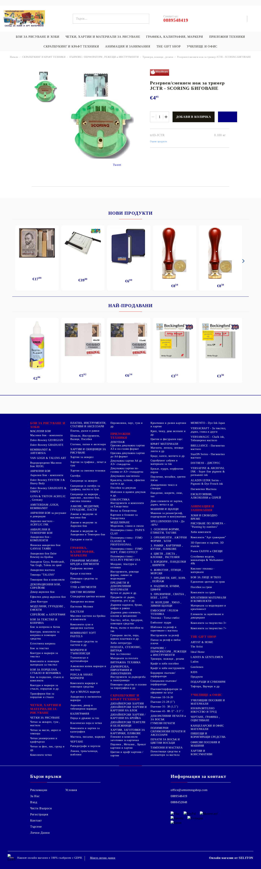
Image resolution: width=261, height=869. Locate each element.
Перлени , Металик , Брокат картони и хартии (128, 746)
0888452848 (179, 802)
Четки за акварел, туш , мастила (45, 723)
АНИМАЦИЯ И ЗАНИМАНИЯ (127, 46)
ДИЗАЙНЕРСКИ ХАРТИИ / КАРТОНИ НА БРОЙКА (128, 716)
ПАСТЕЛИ (77, 611)
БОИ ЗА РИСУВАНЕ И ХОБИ (37, 36)
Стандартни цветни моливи (87, 596)
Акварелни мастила (42, 570)
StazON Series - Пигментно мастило (208, 456)
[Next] (242, 261)
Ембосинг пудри (161, 622)
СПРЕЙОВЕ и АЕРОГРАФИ (47, 614)
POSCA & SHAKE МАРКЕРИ (81, 676)
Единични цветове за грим (208, 581)
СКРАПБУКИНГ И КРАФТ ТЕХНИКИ (71, 46)
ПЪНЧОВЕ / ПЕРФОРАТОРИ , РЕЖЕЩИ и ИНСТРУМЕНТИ (104, 56)
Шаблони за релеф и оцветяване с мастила (164, 629)
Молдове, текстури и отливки (123, 566)
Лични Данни (40, 832)
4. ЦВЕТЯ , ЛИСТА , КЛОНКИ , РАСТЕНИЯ (165, 555)
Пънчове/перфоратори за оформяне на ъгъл (166, 691)
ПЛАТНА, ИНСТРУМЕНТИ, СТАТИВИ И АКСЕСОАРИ (88, 425)
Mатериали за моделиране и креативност (208, 607)
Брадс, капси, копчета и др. (168, 456)
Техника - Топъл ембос (165, 617)
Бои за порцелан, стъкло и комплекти (47, 679)
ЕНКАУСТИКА (120, 499)
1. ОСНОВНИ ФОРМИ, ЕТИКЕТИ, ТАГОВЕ (165, 531)
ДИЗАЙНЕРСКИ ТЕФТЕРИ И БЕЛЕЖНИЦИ (127, 724)
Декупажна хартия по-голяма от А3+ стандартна (126, 470)
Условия (71, 790)
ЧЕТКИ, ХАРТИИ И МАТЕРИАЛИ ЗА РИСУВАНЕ (103, 36)
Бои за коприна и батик (45, 627)
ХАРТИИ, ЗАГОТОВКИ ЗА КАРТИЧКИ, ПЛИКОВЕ (127, 731)
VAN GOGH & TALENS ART (48, 458)
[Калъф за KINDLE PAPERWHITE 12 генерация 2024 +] (128, 246)
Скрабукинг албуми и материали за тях (164, 462)
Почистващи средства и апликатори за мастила (165, 753)
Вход (33, 802)
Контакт (36, 820)
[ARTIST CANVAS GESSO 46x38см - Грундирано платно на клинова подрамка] (82, 340)
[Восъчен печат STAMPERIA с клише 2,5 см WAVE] (220, 253)
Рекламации (38, 790)
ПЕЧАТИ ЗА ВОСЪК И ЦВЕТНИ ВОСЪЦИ (165, 741)
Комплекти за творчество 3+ (208, 623)
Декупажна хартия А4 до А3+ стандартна (126, 462)
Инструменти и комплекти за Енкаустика (127, 505)
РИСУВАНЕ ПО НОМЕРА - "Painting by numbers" (208, 525)
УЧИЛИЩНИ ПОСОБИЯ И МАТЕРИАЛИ (208, 702)
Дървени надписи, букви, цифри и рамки (126, 606)
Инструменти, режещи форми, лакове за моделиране (124, 575)
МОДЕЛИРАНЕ (120, 522)
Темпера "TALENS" (42, 574)
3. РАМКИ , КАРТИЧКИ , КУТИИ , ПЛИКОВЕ (167, 547)
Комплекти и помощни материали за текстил (44, 663)
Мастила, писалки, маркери (87, 736)
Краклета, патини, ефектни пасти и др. (127, 482)
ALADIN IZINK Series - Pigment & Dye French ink (207, 482)
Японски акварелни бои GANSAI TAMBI (45, 547)
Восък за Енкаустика (123, 510)
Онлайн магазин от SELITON (231, 857)
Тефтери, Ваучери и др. (205, 686)
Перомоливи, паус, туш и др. (126, 425)
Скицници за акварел (83, 480)
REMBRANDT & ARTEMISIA (40, 451)
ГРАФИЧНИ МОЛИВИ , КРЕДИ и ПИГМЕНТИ (85, 562)
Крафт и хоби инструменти (168, 668)
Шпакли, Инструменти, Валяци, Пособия (85, 437)
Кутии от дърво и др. (123, 593)
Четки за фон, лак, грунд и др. (47, 748)
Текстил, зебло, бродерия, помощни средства (126, 622)
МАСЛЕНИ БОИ (40, 431)
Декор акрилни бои (42, 591)
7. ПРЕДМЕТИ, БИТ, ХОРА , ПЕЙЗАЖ (168, 580)
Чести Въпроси (41, 808)
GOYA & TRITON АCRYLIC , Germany (48, 498)
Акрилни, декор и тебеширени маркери (83, 707)
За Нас (35, 796)
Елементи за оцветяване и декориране (207, 616)
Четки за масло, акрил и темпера (45, 732)
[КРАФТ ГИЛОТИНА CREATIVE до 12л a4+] (82, 245)
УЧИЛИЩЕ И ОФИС (202, 46)
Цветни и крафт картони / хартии (126, 754)
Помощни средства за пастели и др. (84, 643)
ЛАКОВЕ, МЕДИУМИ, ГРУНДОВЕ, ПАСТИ (84, 508)
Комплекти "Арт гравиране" (208, 537)
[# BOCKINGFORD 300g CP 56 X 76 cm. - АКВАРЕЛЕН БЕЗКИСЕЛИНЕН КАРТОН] (220, 341)
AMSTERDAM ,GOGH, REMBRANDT (44, 506)
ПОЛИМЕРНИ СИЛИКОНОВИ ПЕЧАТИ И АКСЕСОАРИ (168, 731)
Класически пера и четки (86, 723)
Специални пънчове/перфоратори (164, 682)
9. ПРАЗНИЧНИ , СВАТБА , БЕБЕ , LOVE (168, 596)
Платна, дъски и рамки (84, 430)
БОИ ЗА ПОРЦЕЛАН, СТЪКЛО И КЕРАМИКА (45, 671)
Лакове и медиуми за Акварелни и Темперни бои (87, 533)
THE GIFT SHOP (168, 46)
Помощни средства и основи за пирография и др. (128, 686)
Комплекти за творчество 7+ (208, 628)
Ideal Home (197, 652)
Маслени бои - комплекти (46, 435)
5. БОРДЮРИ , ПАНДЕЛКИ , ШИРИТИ (168, 563)
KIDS (194, 672)
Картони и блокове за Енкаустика (124, 516)
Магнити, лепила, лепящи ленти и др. (167, 449)
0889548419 (179, 796)
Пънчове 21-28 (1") (163, 701)
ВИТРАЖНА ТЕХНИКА (125, 662)
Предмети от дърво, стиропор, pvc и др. (122, 599)
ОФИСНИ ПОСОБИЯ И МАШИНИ (205, 744)
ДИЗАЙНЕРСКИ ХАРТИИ (127, 703)
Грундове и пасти (81, 539)
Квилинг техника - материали (203, 570)
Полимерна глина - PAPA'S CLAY (127, 532)
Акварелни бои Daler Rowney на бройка (43, 555)
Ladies (195, 661)
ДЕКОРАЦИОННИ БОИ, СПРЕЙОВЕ (45, 586)
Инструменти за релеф (165, 635)
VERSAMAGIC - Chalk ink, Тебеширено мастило (208, 438)
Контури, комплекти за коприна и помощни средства (44, 635)
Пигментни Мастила (203, 489)
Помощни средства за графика (84, 580)
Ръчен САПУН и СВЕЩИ (207, 551)
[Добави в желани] (227, 117)
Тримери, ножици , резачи (158, 56)
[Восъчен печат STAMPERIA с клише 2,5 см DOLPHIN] (174, 253)
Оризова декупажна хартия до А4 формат (127, 455)
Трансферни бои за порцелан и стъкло (42, 695)
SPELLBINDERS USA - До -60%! (167, 523)
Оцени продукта (158, 141)
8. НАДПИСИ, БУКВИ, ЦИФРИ (165, 588)
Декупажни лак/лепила (125, 476)
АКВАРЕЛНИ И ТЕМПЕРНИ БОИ (41, 531)
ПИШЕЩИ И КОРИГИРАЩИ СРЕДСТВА (208, 735)
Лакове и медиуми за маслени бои (83, 516)
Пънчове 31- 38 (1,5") (164, 706)
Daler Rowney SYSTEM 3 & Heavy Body (47, 482)
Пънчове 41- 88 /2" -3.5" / (167, 711)
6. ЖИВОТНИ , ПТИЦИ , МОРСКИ (167, 572)
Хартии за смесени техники (87, 470)
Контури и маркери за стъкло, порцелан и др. (44, 687)
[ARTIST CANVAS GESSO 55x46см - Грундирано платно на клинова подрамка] (128, 340)
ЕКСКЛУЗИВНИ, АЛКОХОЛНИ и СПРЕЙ (206, 496)
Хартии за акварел (82, 457)
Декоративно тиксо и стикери (164, 486)
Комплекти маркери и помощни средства (84, 685)
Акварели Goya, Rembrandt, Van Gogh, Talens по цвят (47, 563)
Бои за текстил (39, 648)
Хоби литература (120, 643)
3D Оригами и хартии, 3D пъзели (207, 544)
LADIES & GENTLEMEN (207, 657)
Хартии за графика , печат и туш (88, 464)
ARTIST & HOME (202, 642)
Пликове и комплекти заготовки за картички (124, 738)
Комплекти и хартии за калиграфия (85, 730)
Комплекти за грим (203, 592)
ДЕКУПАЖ (117, 442)
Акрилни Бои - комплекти (46, 475)
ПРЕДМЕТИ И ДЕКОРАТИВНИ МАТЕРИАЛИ (120, 586)
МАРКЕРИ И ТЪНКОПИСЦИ (80, 652)
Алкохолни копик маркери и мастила (88, 668)
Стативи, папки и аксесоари (88, 444)
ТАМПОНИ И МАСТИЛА (167, 747)
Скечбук (75, 475)
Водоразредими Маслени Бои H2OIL (46, 464)
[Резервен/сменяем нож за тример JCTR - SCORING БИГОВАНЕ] (45, 86)
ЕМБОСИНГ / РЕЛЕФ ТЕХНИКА (164, 612)
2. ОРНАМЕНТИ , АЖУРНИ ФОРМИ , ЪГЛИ (169, 539)
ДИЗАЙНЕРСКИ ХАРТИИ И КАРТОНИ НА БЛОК (128, 709)
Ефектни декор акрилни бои (48, 596)
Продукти (197, 676)
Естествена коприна (42, 643)
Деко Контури (39, 601)
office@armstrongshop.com (189, 790)
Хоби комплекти (201, 532)
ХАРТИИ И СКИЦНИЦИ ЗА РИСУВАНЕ (88, 451)
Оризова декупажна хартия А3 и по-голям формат (127, 447)
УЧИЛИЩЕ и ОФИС (206, 694)
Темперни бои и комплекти (47, 579)
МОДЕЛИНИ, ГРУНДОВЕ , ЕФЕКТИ (47, 608)
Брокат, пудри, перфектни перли (167, 470)
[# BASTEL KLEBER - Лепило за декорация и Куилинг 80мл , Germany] (37, 345)
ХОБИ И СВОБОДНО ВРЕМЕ (204, 517)
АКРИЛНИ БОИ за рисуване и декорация (48, 515)
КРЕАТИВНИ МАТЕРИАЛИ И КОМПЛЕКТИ (208, 599)
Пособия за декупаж (123, 487)
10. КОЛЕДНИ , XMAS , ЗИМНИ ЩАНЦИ (166, 604)
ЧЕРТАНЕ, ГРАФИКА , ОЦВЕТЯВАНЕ (205, 719)
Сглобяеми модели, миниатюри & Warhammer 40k (207, 560)
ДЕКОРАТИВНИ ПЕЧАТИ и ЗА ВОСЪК (168, 718)
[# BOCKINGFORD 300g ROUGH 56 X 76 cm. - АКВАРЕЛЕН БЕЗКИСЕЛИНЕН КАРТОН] (174, 341)
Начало (14, 56)
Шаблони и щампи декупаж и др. (128, 494)
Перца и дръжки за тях (84, 718)
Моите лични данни (102, 857)
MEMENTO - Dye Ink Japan (208, 423)
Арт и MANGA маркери (85, 691)
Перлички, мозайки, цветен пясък (168, 478)
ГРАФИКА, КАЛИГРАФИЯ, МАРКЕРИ (174, 36)
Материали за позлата (124, 658)
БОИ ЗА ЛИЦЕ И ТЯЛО (206, 577)
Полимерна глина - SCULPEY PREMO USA (125, 558)
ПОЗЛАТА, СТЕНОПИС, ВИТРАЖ (125, 649)
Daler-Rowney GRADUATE (46, 444)
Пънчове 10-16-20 (162, 697)
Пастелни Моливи (81, 606)
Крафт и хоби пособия (165, 663)
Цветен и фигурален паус (167, 439)
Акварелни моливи (82, 601)
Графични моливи (81, 568)
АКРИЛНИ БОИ (40, 471)
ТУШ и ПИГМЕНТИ (83, 587)
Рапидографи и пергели (85, 746)
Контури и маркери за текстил (44, 655)
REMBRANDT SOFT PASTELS (83, 634)
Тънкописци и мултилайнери (79, 659)
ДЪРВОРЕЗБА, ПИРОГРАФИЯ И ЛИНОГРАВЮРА (121, 670)
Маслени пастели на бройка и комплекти (87, 617)
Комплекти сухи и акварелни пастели (82, 626)
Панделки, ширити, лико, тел (167, 495)
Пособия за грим (201, 587)
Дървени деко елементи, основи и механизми (125, 614)
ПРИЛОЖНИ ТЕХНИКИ (227, 36)
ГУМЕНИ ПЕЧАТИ (163, 723)
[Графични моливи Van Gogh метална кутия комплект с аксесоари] (37, 243)
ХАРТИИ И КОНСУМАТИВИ (201, 752)
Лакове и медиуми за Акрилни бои (83, 524)
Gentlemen (197, 667)
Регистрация (39, 814)
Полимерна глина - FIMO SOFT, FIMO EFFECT (126, 550)
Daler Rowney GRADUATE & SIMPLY (48, 490)
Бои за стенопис (120, 654)
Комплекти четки (41, 754)
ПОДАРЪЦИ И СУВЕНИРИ (208, 681)
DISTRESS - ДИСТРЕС (205, 463)
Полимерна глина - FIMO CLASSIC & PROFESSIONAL (126, 541)
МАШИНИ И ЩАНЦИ (165, 509)
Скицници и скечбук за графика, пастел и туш (85, 487)
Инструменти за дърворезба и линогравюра (128, 678)
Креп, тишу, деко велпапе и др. (168, 433)
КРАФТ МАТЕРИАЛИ (164, 444)
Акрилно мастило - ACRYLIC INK (42, 523)
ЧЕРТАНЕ (76, 741)
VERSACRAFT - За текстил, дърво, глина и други (208, 430)
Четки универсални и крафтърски (43, 740)
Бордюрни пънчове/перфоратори (163, 674)
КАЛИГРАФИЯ (79, 713)
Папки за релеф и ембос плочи (166, 641)
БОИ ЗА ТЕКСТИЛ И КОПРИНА (43, 621)
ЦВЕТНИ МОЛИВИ (82, 592)
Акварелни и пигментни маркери (85, 698)
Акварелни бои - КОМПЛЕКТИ (40, 539)
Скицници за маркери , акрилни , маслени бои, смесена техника (85, 498)
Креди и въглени (80, 573)
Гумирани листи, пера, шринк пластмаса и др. (124, 637)
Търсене (36, 826)
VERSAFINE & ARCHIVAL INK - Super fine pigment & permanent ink (208, 471)
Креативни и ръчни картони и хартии (168, 425)
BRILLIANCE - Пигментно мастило (208, 447)
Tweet (117, 164)
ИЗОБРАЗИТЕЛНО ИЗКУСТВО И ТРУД (204, 710)
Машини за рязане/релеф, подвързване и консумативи (168, 515)
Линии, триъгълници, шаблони (84, 753)
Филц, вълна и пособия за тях (126, 629)
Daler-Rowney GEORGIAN (46, 440)
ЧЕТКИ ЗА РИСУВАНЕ (45, 717)
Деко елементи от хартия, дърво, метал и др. (167, 503)
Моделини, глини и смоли (127, 525)
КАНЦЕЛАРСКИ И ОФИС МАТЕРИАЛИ (207, 727)
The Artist (197, 646)
